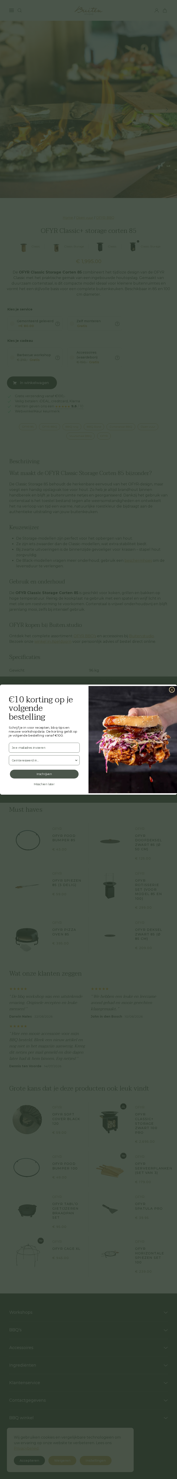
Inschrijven (44, 774)
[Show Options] (76, 760)
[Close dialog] (171, 689)
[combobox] (43, 760)
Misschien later (44, 784)
